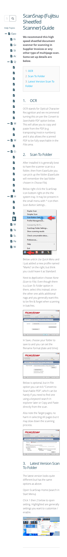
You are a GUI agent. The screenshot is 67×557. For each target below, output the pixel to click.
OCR (30, 71)
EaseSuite (17, 33)
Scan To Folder (36, 76)
